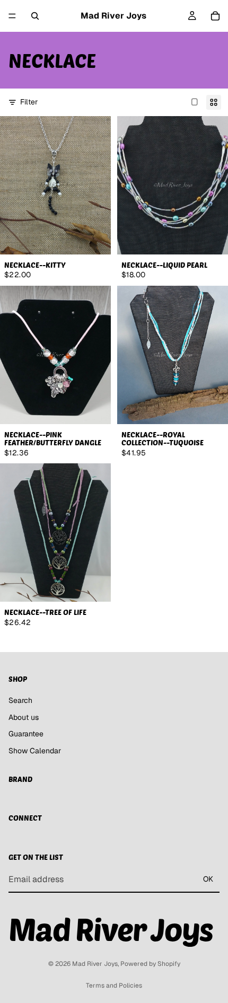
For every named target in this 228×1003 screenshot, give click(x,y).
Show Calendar (34, 750)
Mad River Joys (95, 964)
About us (23, 717)
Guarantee (25, 734)
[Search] (35, 16)
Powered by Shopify (150, 964)
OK (208, 879)
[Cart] (215, 16)
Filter (29, 102)
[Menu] (12, 16)
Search (20, 700)
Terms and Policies (114, 985)
